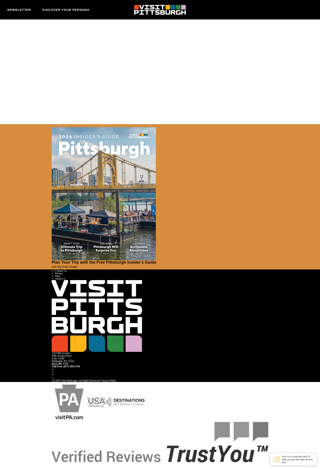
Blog (57, 276)
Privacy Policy (108, 380)
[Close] (8, 125)
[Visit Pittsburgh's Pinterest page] (56, 377)
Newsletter (19, 9)
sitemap (132, 59)
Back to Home (59, 62)
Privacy (59, 273)
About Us (60, 278)
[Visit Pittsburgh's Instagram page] (56, 371)
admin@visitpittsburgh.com (98, 51)
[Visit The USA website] (96, 401)
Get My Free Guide (64, 266)
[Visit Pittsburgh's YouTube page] (56, 374)
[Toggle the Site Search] (301, 9)
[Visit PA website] (69, 401)
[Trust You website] (160, 442)
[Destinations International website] (125, 401)
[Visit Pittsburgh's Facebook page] (56, 369)
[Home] (160, 10)
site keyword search (94, 59)
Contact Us (61, 270)
